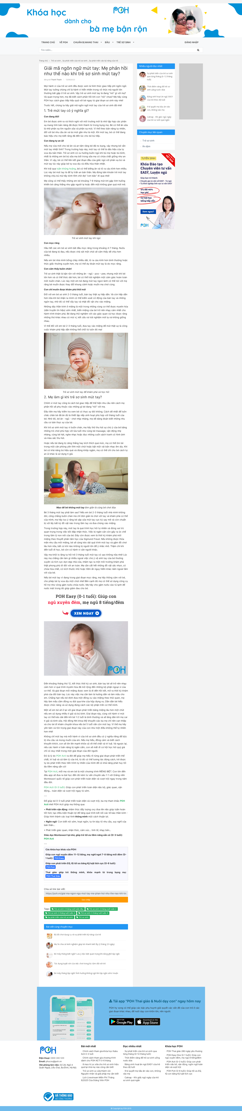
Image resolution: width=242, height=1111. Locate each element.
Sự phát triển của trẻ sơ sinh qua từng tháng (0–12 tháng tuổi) (140, 1052)
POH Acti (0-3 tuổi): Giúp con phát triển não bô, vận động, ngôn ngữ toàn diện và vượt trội (184, 1064)
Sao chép (94, 899)
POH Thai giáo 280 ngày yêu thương (184, 1051)
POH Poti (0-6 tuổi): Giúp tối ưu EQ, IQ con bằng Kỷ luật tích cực (183, 1072)
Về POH (63, 42)
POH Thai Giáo (53, 876)
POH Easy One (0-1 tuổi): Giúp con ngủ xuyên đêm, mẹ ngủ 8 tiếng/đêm (183, 1056)
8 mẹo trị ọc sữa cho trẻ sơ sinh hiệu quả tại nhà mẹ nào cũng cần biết (100, 1065)
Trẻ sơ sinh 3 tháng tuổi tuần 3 (61, 913)
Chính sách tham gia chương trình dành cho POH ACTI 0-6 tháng (98, 1059)
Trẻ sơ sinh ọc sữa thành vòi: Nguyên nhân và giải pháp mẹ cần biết (100, 1072)
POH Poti (50, 867)
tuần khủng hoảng (66, 168)
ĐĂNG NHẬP (191, 42)
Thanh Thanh (56, 80)
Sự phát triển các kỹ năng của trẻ (103, 61)
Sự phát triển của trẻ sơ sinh (74, 61)
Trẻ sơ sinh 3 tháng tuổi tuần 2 (102, 909)
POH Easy (59, 858)
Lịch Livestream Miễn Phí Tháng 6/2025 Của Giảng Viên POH (97, 1079)
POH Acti (61, 755)
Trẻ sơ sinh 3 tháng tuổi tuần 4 (94, 913)
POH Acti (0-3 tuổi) (54, 787)
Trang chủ (48, 42)
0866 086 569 (57, 1058)
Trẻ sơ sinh (124, 42)
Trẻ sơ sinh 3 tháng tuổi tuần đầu (68, 909)
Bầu (107, 42)
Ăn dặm (146, 146)
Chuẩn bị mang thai (85, 42)
